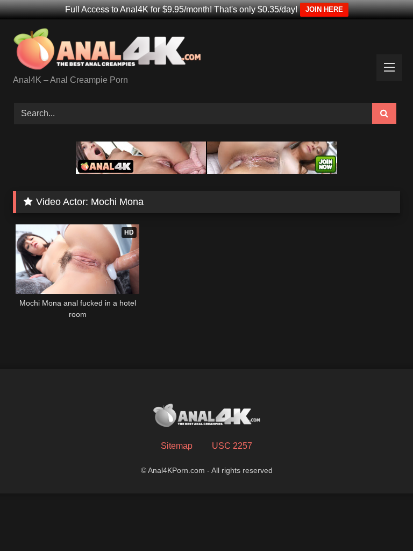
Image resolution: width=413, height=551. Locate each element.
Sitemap (177, 445)
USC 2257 (232, 445)
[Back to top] (379, 518)
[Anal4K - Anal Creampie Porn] (206, 51)
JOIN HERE (324, 9)
